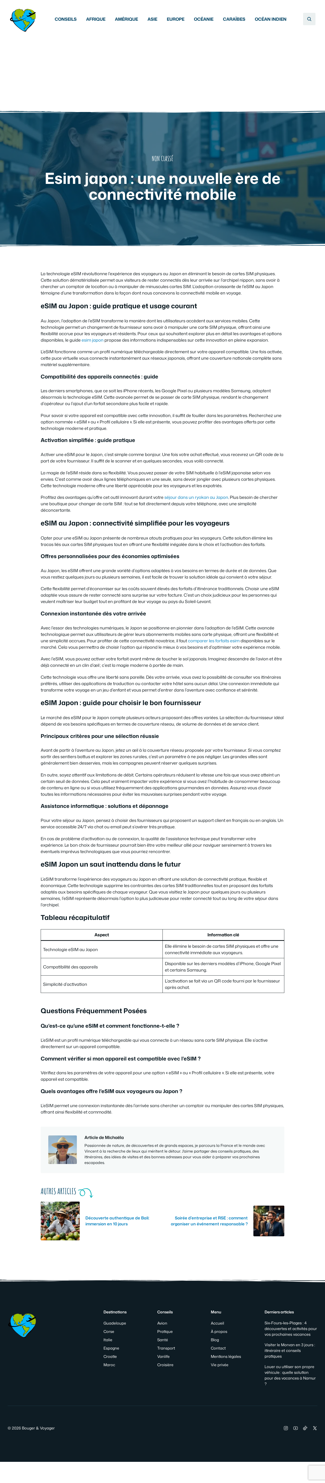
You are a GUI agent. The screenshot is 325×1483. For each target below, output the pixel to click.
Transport (166, 1348)
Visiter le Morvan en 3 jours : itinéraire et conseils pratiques (290, 1350)
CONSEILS (66, 19)
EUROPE (175, 19)
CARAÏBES (234, 19)
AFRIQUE (95, 19)
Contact (218, 1348)
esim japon (92, 340)
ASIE (152, 19)
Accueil (217, 1323)
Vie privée (219, 1364)
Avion (162, 1323)
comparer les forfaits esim (214, 641)
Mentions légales (226, 1356)
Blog (215, 1339)
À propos (219, 1331)
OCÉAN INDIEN (270, 19)
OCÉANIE (203, 19)
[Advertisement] (162, 69)
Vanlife (163, 1356)
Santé (162, 1339)
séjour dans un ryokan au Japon (196, 497)
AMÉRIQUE (126, 19)
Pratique (165, 1331)
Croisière (165, 1364)
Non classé (162, 158)
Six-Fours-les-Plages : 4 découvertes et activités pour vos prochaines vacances (291, 1328)
